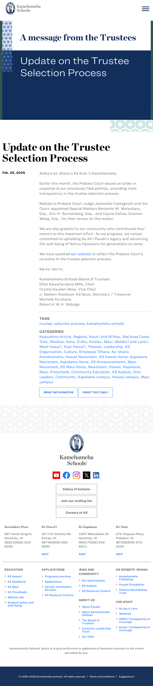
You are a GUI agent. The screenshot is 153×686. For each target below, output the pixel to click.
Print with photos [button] (58, 392)
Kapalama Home (74, 362)
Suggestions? (127, 676)
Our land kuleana (93, 580)
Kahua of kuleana (76, 489)
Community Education (90, 372)
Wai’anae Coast (136, 337)
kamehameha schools (105, 324)
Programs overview (58, 576)
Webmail (125, 613)
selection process (69, 324)
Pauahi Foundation (131, 584)
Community (65, 377)
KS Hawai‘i (15, 576)
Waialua (57, 342)
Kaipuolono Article (55, 337)
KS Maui (13, 586)
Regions (80, 337)
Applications (53, 581)
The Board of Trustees (90, 622)
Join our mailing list (76, 501)
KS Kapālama (17, 581)
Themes (95, 347)
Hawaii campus (125, 377)
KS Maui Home (73, 367)
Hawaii (115, 367)
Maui (43, 372)
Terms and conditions (102, 676)
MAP (45, 554)
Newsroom (97, 367)
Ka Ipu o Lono (128, 608)
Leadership (113, 347)
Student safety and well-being (21, 604)
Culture (70, 352)
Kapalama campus (94, 377)
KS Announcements (108, 362)
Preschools (59, 372)
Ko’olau (95, 342)
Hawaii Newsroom (81, 357)
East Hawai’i (74, 347)
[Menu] (144, 9)
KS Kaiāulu (121, 372)
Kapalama (131, 367)
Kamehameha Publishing (128, 578)
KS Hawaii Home (113, 357)
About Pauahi (91, 606)
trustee (45, 324)
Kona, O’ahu (76, 342)
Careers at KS (77, 512)
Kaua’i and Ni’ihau (104, 337)
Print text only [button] (95, 392)
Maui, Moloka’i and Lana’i (126, 342)
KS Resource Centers (59, 595)
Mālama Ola (16, 597)
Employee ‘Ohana (94, 352)
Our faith (88, 636)
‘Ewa (43, 342)
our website (81, 254)
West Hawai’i (50, 347)
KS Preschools (17, 592)
